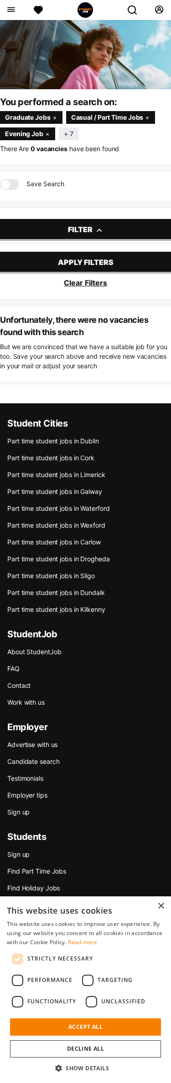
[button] (85, 1068)
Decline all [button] (85, 1048)
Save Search (45, 184)
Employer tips (27, 795)
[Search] (136, 10)
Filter (81, 229)
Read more (82, 942)
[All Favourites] (38, 10)
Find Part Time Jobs (36, 871)
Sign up (18, 812)
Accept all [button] (85, 1027)
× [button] (160, 906)
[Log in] (158, 10)
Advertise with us (32, 744)
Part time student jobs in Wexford (56, 525)
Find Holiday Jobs (33, 888)
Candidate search (33, 761)
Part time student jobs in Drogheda (58, 559)
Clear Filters (85, 282)
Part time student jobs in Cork (50, 458)
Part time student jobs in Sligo (51, 576)
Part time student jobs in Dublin (53, 441)
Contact (19, 685)
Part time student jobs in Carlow (54, 542)
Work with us (26, 702)
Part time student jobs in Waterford (58, 508)
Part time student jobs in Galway (54, 491)
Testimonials (25, 778)
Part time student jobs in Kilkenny (56, 609)
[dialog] (85, 989)
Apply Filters (86, 262)
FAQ (13, 668)
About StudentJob (34, 652)
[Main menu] (10, 10)
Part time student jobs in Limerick (56, 474)
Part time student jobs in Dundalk (56, 592)
